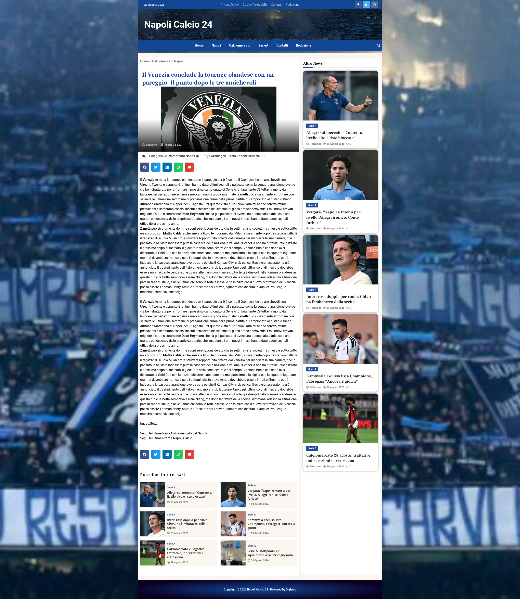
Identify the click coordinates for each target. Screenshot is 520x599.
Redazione (292, 5)
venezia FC (256, 156)
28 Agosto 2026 (260, 560)
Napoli (216, 45)
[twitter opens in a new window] (366, 4)
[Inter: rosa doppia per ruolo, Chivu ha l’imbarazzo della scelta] (152, 523)
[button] (144, 167)
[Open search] (378, 45)
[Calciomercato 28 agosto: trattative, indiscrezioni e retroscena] (152, 552)
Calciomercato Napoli (167, 61)
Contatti (276, 5)
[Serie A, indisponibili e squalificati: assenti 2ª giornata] (233, 552)
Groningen (218, 156)
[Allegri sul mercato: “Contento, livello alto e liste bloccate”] (152, 494)
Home (199, 45)
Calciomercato (239, 45)
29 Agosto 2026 (179, 502)
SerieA (263, 45)
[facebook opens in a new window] (358, 4)
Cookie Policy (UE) (255, 5)
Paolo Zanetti (237, 156)
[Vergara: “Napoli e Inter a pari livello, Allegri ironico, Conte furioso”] (233, 494)
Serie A (171, 487)
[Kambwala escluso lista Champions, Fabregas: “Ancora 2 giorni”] (233, 523)
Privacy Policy (230, 5)
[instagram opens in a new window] (374, 4)
